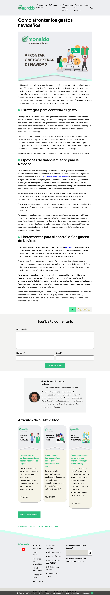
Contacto (38, 581)
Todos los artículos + (29, 515)
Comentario (21, 329)
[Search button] (90, 552)
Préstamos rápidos (41, 6)
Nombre (20, 353)
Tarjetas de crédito (78, 7)
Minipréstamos (54, 552)
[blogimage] (29, 437)
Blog (86, 5)
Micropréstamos (55, 556)
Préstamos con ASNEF (67, 7)
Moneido (69, 247)
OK (92, 593)
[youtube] (23, 550)
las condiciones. (83, 593)
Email (59, 353)
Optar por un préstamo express (55, 177)
